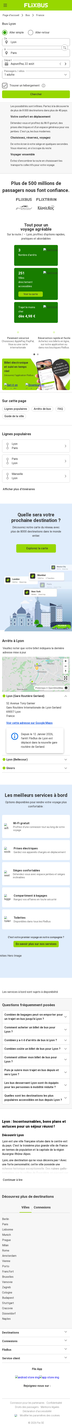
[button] (36, 42)
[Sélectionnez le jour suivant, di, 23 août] (65, 64)
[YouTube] (36, 1394)
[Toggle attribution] (66, 688)
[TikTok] (39, 1394)
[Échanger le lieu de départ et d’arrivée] (65, 47)
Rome (5, 1250)
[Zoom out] (65, 666)
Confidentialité (54, 1402)
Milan (5, 1245)
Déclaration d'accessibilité (37, 1411)
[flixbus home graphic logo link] (36, 5)
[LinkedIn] (37, 1394)
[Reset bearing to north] (65, 671)
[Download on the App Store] (49, 1377)
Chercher (36, 94)
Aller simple (16, 32)
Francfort (8, 1271)
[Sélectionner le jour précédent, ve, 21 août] (60, 64)
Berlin (5, 1219)
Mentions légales (50, 1407)
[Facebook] (34, 1394)
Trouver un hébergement (24, 85)
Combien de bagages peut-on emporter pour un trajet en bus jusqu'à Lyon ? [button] (33, 1017)
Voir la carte (31, 294)
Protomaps (40, 687)
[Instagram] (35, 1394)
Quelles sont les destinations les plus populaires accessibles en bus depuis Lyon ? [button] (33, 1098)
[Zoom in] (65, 661)
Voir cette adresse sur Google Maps (29, 723)
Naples (6, 1318)
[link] (36, 567)
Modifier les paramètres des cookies (40, 1415)
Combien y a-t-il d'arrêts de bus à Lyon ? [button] (30, 1040)
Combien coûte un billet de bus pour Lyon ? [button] (32, 1048)
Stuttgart (8, 1303)
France (40, 15)
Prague (6, 1240)
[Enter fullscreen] (65, 678)
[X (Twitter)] (38, 1394)
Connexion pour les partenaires (27, 1402)
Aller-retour (42, 32)
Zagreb (6, 1287)
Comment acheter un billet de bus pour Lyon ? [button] (29, 1029)
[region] (36, 674)
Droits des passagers (27, 1407)
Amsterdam (9, 1255)
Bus (28, 15)
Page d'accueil (11, 15)
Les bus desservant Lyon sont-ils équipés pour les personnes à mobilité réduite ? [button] (31, 1085)
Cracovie (7, 1308)
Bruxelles (7, 1276)
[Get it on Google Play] (27, 1377)
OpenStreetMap (55, 687)
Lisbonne (7, 1229)
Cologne (7, 1292)
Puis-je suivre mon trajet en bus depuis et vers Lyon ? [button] (31, 1072)
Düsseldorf (9, 1313)
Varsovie (7, 1282)
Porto (5, 1266)
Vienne (6, 1261)
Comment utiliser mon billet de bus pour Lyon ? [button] (30, 1059)
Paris (5, 1224)
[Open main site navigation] (5, 5)
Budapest (8, 1297)
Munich (6, 1234)
